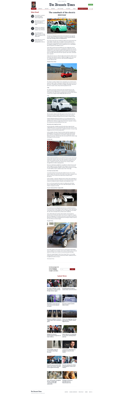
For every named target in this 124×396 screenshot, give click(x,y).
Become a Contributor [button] (73, 391)
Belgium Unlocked (83, 8)
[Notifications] (92, 9)
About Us (90, 391)
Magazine (34, 8)
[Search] (90, 9)
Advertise (66, 391)
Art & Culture (60, 8)
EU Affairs (68, 8)
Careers (86, 391)
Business (53, 8)
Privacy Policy (81, 391)
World (74, 8)
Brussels (40, 8)
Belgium (46, 8)
